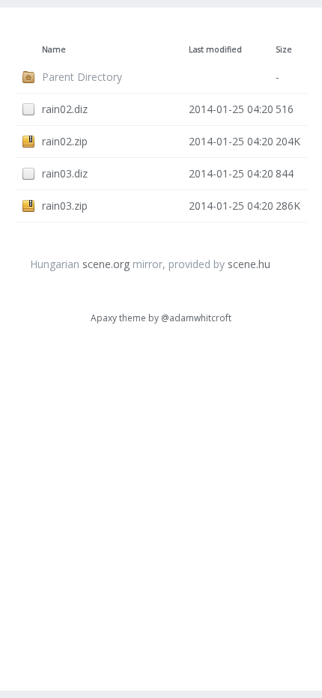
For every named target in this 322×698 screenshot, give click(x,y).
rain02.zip (65, 141)
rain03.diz (65, 173)
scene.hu (249, 264)
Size (284, 49)
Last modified (215, 49)
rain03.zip (65, 205)
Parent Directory (82, 77)
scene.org (106, 264)
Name (54, 49)
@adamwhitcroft (196, 318)
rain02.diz (65, 109)
